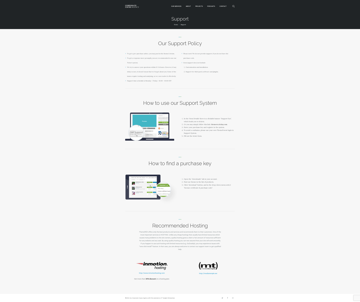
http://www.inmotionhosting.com (152, 273)
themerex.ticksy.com (219, 124)
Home (176, 24)
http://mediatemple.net (208, 273)
